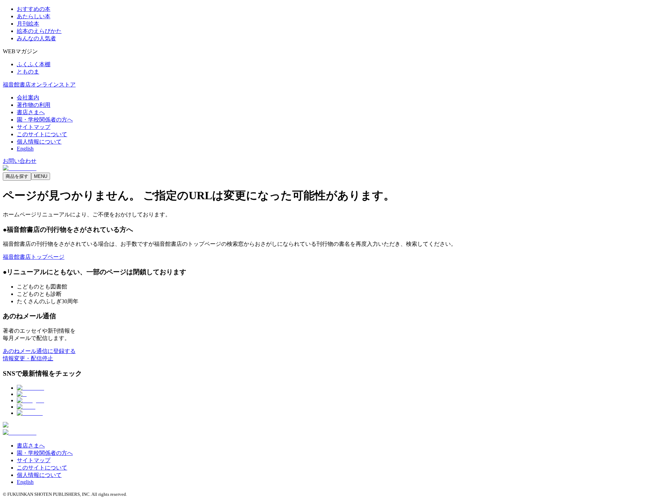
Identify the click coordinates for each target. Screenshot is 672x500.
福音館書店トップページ (33, 257)
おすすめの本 (33, 9)
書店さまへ (31, 112)
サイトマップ (33, 127)
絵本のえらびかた (39, 31)
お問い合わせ (19, 161)
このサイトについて (42, 134)
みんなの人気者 (36, 38)
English (25, 149)
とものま (28, 72)
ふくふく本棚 (33, 64)
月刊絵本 (28, 24)
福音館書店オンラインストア (39, 85)
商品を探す (17, 176)
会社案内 (28, 97)
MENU (40, 176)
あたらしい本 (33, 16)
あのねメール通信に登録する (39, 351)
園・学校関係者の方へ (45, 120)
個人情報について (39, 142)
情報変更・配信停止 (28, 358)
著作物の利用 (33, 105)
